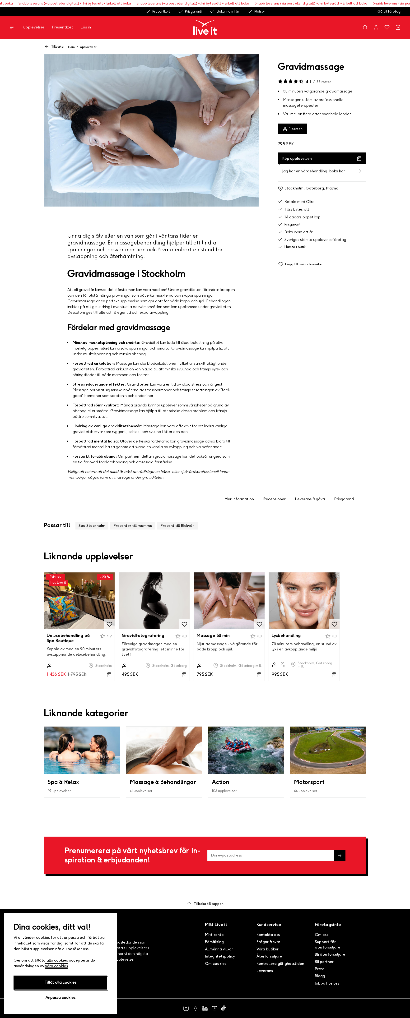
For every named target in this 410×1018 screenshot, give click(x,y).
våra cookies (56, 966)
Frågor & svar (268, 942)
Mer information (239, 499)
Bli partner (324, 961)
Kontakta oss (268, 934)
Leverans (264, 970)
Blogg (320, 976)
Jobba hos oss (327, 983)
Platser (259, 11)
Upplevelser (33, 27)
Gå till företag (389, 11)
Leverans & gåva (310, 499)
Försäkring (214, 942)
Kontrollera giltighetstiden (280, 963)
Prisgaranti (193, 11)
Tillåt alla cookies (60, 982)
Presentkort (161, 11)
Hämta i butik (295, 247)
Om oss (321, 934)
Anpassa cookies (60, 997)
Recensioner (274, 499)
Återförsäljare (269, 956)
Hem (71, 47)
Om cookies (215, 963)
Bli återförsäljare (330, 954)
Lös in (86, 27)
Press (319, 969)
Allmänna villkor (219, 949)
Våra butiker (267, 949)
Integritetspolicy (220, 956)
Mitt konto (214, 934)
